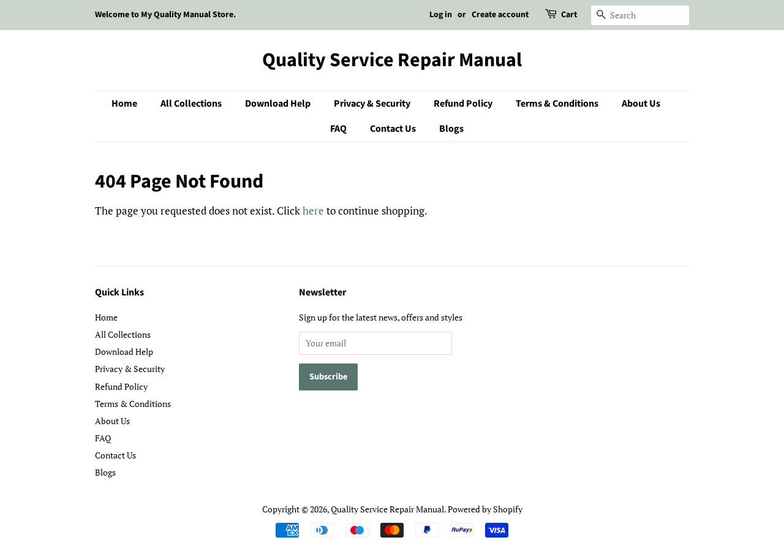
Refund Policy (463, 103)
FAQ (338, 128)
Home (124, 103)
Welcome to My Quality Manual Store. (165, 15)
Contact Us (393, 128)
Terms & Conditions (557, 103)
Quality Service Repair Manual (392, 60)
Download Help (278, 103)
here (313, 210)
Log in (440, 15)
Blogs (451, 128)
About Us (641, 103)
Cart (569, 15)
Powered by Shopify (485, 509)
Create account (500, 15)
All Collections (191, 103)
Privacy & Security (372, 103)
